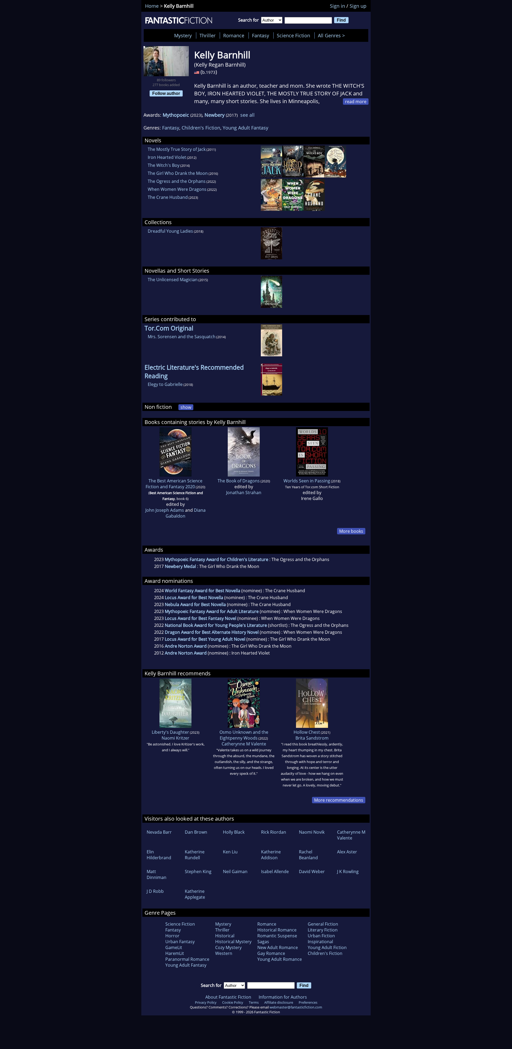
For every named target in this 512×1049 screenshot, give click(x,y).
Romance (233, 35)
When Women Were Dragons (177, 189)
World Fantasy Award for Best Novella (202, 591)
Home (152, 6)
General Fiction (323, 924)
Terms (254, 1002)
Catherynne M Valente (244, 744)
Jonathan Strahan (243, 492)
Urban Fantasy (180, 942)
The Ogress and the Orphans (177, 181)
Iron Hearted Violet (167, 157)
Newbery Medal (180, 566)
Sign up (358, 6)
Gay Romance (271, 953)
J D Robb (155, 891)
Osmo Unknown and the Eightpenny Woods (243, 735)
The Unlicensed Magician (173, 280)
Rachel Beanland (308, 855)
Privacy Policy (206, 1002)
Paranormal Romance (187, 959)
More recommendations (338, 800)
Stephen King (198, 871)
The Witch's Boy (163, 165)
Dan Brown (196, 832)
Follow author (166, 93)
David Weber (312, 871)
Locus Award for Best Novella (194, 597)
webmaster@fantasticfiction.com (296, 1007)
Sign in (337, 6)
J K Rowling (348, 871)
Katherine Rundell (195, 855)
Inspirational (320, 942)
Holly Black (234, 832)
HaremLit (174, 953)
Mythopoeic (176, 115)
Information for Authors (283, 997)
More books (351, 531)
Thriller (207, 35)
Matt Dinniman (156, 874)
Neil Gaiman (235, 871)
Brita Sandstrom (312, 738)
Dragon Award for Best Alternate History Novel (212, 632)
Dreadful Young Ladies (170, 231)
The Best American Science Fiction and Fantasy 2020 (174, 484)
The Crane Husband (168, 197)
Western (223, 953)
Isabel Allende (275, 871)
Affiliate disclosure (278, 1002)
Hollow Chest (307, 732)
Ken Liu (230, 852)
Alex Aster (347, 852)
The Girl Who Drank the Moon (178, 173)
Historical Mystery (233, 942)
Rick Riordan (273, 832)
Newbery (215, 115)
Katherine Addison (271, 855)
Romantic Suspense (277, 936)
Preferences (308, 1002)
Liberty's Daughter (170, 732)
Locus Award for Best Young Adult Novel (205, 639)
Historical (224, 936)
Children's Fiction (201, 127)
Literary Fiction (323, 930)
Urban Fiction (321, 936)
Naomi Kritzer (175, 738)
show (186, 407)
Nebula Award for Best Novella (195, 604)
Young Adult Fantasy (245, 127)
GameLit (173, 947)
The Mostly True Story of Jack (177, 149)
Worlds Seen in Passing (306, 481)
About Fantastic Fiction (228, 997)
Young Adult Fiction (327, 947)
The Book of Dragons (239, 481)
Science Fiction (293, 35)
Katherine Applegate (195, 894)
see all (247, 115)
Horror (172, 936)
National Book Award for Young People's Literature (216, 625)
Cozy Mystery (228, 947)
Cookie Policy (232, 1002)
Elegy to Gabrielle (165, 384)
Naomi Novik (312, 832)
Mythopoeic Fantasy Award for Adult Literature (212, 611)
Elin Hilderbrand (159, 855)
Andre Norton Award (186, 646)
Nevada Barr (159, 832)
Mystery (183, 35)
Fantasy (260, 35)
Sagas (263, 942)
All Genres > (332, 35)
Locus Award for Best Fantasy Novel (200, 618)
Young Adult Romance (279, 959)
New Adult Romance (277, 947)
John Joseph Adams (164, 510)
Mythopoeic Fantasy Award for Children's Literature (216, 559)
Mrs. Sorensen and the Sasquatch (181, 337)
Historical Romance (277, 930)
